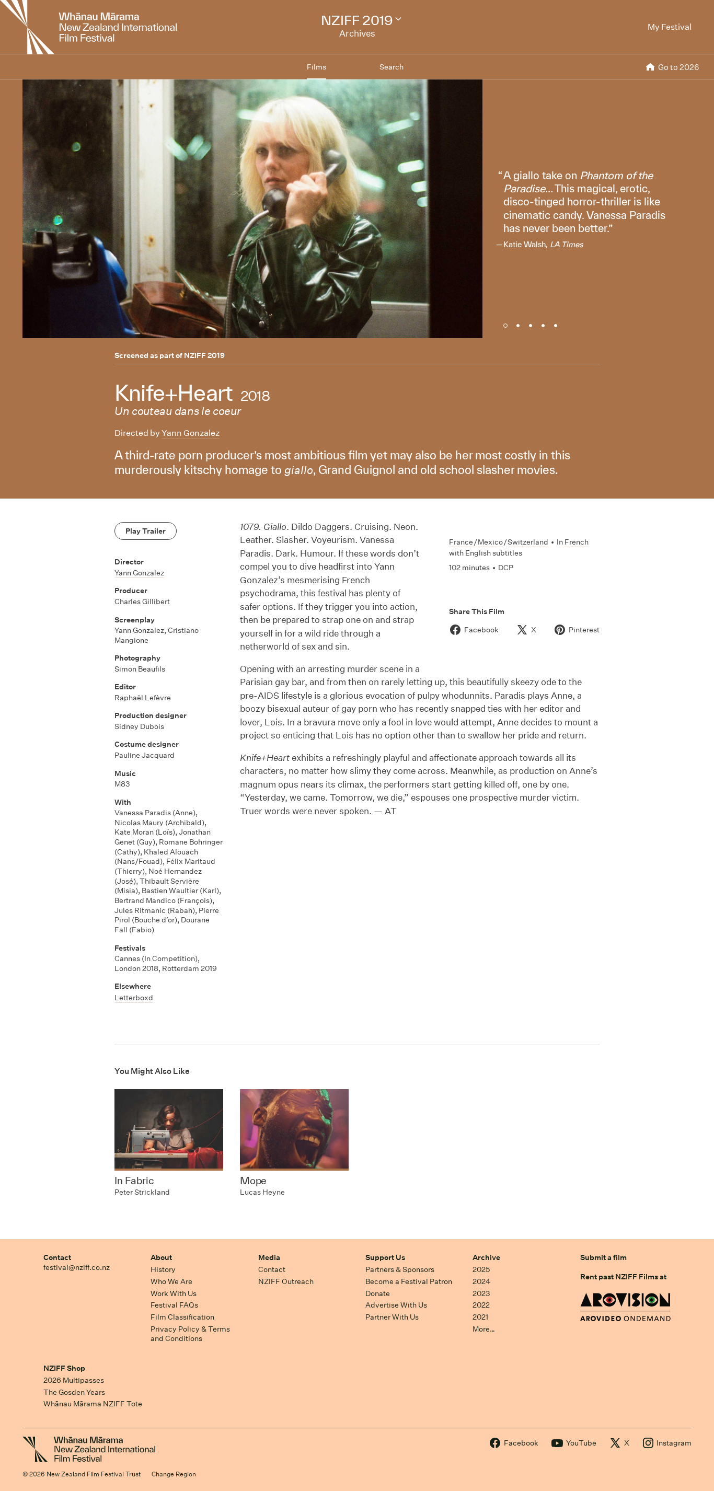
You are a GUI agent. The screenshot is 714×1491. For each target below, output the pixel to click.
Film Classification (182, 1317)
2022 (481, 1305)
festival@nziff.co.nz (76, 1267)
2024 (481, 1281)
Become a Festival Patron (408, 1281)
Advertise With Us (396, 1305)
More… (484, 1329)
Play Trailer (145, 531)
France (461, 542)
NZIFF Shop (64, 1368)
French (577, 542)
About (161, 1257)
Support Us (385, 1257)
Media (269, 1257)
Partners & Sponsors (399, 1269)
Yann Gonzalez (191, 433)
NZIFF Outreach (286, 1281)
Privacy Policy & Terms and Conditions (190, 1334)
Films (316, 67)
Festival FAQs (174, 1305)
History (163, 1269)
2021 (480, 1317)
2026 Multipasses (73, 1380)
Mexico (490, 542)
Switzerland (528, 542)
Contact (57, 1257)
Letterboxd (133, 997)
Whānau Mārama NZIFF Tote (92, 1403)
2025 (481, 1269)
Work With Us (174, 1293)
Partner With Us (392, 1317)
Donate (377, 1293)
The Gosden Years (74, 1392)
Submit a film (603, 1257)
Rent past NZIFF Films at (623, 1276)
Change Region (174, 1474)
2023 (481, 1293)
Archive (486, 1257)
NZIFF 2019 (204, 355)
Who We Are (171, 1281)
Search (391, 67)
